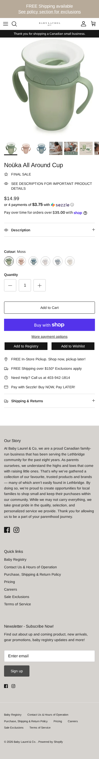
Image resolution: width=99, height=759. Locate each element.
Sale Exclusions (16, 597)
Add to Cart (49, 308)
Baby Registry (15, 559)
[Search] (16, 23)
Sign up (17, 671)
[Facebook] (7, 530)
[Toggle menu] (5, 23)
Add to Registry (26, 346)
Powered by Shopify (50, 741)
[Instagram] (16, 530)
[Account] (82, 23)
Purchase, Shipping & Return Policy (32, 574)
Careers (10, 589)
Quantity (11, 275)
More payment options (49, 336)
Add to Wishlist (73, 346)
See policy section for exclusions (49, 11)
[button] (49, 204)
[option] (49, 88)
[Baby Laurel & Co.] (49, 24)
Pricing (9, 582)
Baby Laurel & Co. (25, 741)
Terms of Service (17, 604)
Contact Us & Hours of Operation (30, 567)
